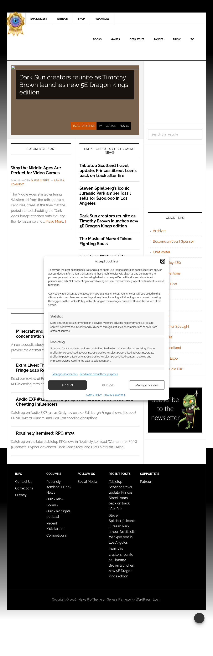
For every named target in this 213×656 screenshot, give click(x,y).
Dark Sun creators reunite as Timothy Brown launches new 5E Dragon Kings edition (73, 85)
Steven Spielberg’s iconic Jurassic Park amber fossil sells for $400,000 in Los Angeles (105, 196)
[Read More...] (56, 221)
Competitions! (57, 535)
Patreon (146, 482)
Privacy (21, 495)
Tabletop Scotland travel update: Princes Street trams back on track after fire (108, 170)
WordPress (143, 599)
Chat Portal (161, 252)
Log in (157, 599)
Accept (67, 385)
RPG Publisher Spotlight (171, 327)
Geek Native (42, 42)
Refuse (108, 385)
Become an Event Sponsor (173, 241)
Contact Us (23, 482)
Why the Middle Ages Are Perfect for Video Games (36, 170)
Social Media (87, 482)
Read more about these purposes (99, 374)
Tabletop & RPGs (83, 125)
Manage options (147, 385)
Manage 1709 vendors (65, 374)
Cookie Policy (94, 394)
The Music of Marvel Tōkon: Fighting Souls (105, 241)
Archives (159, 231)
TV (100, 125)
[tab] (84, 126)
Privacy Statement (114, 394)
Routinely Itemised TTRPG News (58, 487)
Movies (124, 125)
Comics (110, 125)
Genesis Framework (120, 599)
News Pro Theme (90, 599)
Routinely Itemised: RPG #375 (45, 433)
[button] (163, 261)
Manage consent (199, 618)
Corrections (24, 488)
